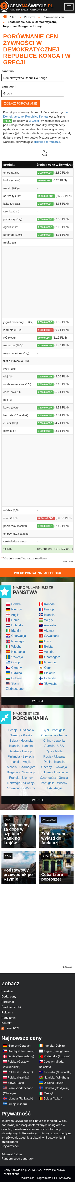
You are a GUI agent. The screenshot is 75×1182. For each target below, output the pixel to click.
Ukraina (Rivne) (54, 1082)
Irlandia (16, 630)
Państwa (7, 991)
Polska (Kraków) (18, 1077)
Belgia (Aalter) (53, 1098)
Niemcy (16, 609)
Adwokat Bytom (11, 1154)
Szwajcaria (51, 635)
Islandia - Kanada (21, 745)
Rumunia (50, 662)
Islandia (49, 615)
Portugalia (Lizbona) (57, 1056)
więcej (37, 701)
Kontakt (6, 1023)
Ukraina (16, 673)
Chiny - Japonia (54, 740)
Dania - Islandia (54, 761)
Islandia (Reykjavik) (56, 1088)
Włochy (16, 646)
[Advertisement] (37, 927)
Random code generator (17, 1158)
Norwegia (17, 641)
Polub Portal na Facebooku (37, 573)
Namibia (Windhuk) (56, 1077)
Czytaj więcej (10, 1146)
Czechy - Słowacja (54, 767)
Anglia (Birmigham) (56, 1051)
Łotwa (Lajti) (16, 1082)
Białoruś (49, 673)
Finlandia (50, 678)
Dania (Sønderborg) (21, 1056)
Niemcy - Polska (21, 735)
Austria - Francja (21, 751)
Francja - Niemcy (21, 777)
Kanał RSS (12, 1028)
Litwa (47, 641)
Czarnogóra (52, 657)
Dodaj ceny (8, 996)
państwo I (8, 71)
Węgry (48, 620)
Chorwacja (18, 635)
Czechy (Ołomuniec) (21, 1051)
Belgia (48, 646)
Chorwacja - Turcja (54, 735)
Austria (49, 651)
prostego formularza (47, 141)
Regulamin (8, 1017)
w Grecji (34, 120)
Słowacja (50, 683)
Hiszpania (18, 651)
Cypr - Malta (54, 751)
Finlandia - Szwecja (21, 756)
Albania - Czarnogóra (21, 767)
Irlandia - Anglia (21, 761)
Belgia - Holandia (21, 740)
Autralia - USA (54, 745)
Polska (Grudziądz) (20, 1072)
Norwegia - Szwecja (21, 783)
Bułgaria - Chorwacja (21, 772)
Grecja (15, 662)
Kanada (49, 604)
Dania (15, 620)
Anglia (15, 615)
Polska (16, 604)
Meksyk (49, 1093)
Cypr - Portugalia (53, 730)
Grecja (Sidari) (17, 1104)
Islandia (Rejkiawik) (20, 1098)
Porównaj (7, 1001)
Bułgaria (16, 678)
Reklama (7, 1012)
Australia (50, 625)
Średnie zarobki (11, 1007)
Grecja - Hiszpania (21, 730)
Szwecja (17, 657)
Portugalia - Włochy (54, 783)
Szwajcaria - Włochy (21, 788)
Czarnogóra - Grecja (54, 777)
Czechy (16, 667)
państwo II (8, 86)
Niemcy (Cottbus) (19, 1045)
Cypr (47, 667)
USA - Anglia (53, 788)
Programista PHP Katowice (53, 1177)
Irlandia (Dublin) (54, 1045)
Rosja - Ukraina (54, 756)
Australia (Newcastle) (57, 1072)
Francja (49, 609)
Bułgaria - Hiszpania (54, 772)
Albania (49, 630)
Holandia (17, 625)
